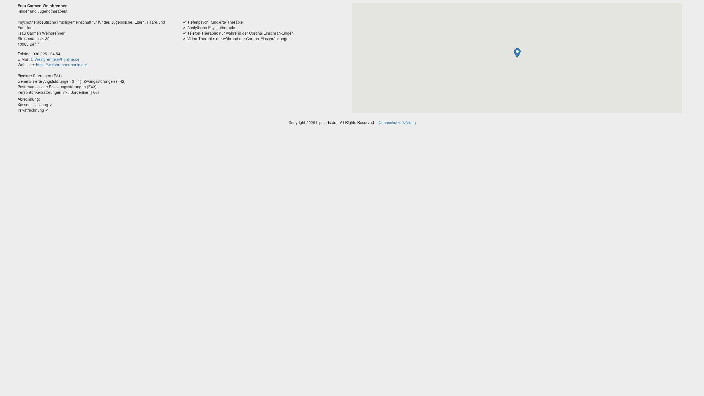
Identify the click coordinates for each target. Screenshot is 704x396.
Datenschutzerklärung (397, 122)
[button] (517, 53)
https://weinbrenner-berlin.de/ (61, 64)
